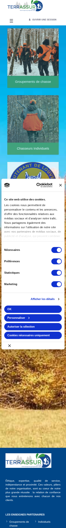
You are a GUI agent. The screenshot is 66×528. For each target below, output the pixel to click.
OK (9, 309)
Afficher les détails (43, 299)
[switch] (56, 261)
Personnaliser (16, 317)
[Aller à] (25, 7)
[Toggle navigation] (11, 20)
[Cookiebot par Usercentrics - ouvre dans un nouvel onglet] (38, 185)
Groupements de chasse (19, 523)
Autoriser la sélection (21, 326)
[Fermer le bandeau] (60, 185)
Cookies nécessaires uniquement (28, 335)
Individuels (44, 521)
